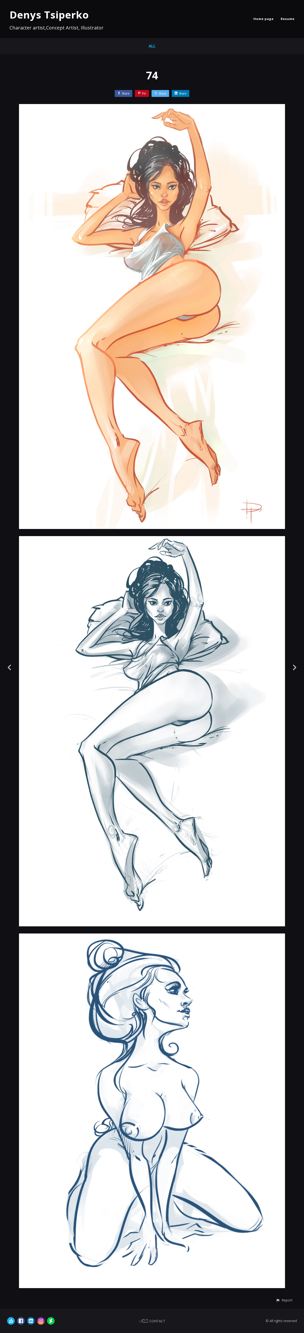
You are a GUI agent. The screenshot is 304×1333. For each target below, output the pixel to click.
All (152, 46)
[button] (284, 1300)
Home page (263, 19)
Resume (287, 19)
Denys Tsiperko (49, 14)
